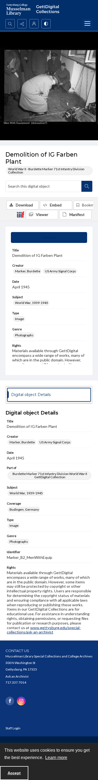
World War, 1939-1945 (31, 303)
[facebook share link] (9, 701)
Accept (14, 773)
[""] (49, 9)
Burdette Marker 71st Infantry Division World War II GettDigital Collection (50, 475)
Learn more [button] (56, 757)
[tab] (49, 237)
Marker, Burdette (27, 271)
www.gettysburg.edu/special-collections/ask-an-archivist (44, 630)
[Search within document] (86, 186)
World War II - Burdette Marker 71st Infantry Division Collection (46, 170)
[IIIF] (20, 214)
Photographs (24, 335)
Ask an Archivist (17, 676)
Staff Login (12, 728)
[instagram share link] (21, 701)
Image (19, 319)
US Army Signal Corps (60, 271)
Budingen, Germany (24, 509)
